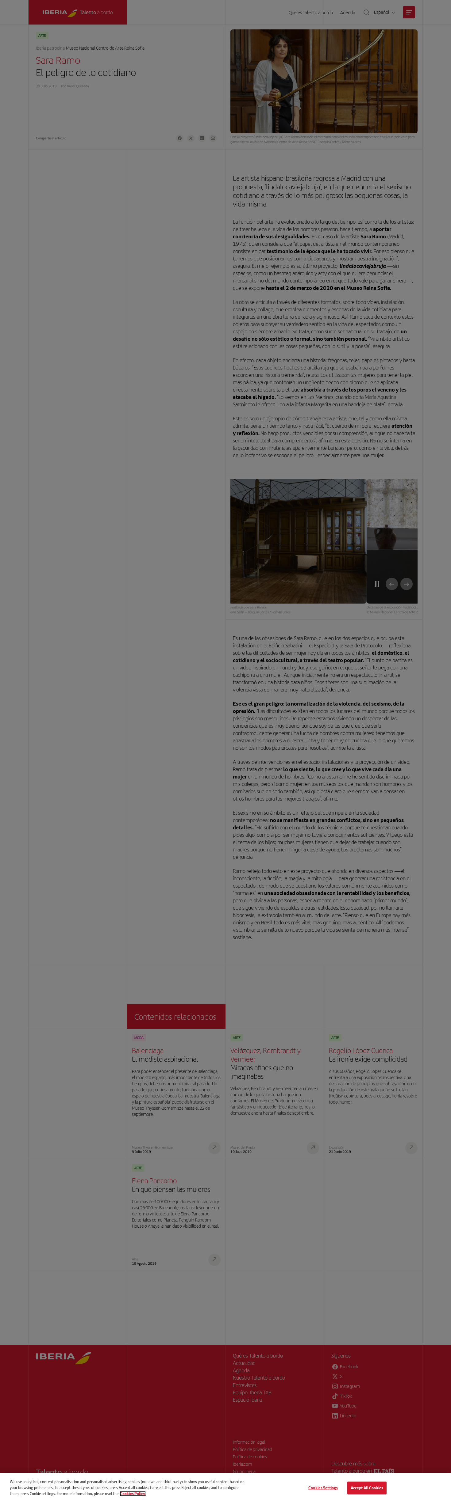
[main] (225, 1488)
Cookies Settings (323, 1487)
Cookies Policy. (133, 1493)
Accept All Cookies (367, 1487)
